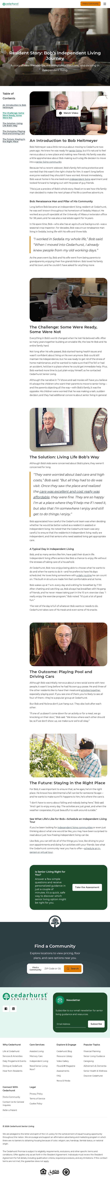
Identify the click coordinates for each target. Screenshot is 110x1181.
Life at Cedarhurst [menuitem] (11, 1051)
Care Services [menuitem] (37, 1044)
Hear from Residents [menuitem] (12, 1071)
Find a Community (90, 4)
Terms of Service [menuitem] (37, 1098)
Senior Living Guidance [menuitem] (94, 1056)
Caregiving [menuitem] (89, 1061)
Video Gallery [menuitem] (63, 1061)
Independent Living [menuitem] (39, 1061)
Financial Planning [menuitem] (92, 1051)
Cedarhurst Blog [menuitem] (64, 1051)
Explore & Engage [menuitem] (66, 1044)
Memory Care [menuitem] (36, 1056)
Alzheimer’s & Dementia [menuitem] (95, 1066)
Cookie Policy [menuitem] (36, 1103)
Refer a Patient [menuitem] (10, 1110)
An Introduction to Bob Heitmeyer (14, 106)
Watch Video (71, 113)
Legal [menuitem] (33, 1087)
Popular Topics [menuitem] (92, 1044)
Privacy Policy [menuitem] (36, 1094)
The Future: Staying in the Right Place (14, 140)
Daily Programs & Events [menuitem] (14, 1061)
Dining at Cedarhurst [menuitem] (12, 1066)
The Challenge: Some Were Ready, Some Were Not (13, 115)
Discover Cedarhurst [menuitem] (93, 1076)
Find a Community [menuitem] (11, 1097)
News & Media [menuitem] (63, 1081)
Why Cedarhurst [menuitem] (12, 1044)
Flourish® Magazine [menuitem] (66, 1066)
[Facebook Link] (6, 1009)
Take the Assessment (87, 887)
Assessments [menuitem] (63, 1071)
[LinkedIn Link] (13, 1009)
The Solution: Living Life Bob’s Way (13, 124)
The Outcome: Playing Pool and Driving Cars (14, 132)
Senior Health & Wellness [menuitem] (95, 1071)
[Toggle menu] (105, 4)
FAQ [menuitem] (59, 1076)
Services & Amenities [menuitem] (12, 1056)
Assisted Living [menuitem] (37, 1051)
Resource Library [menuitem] (64, 1056)
